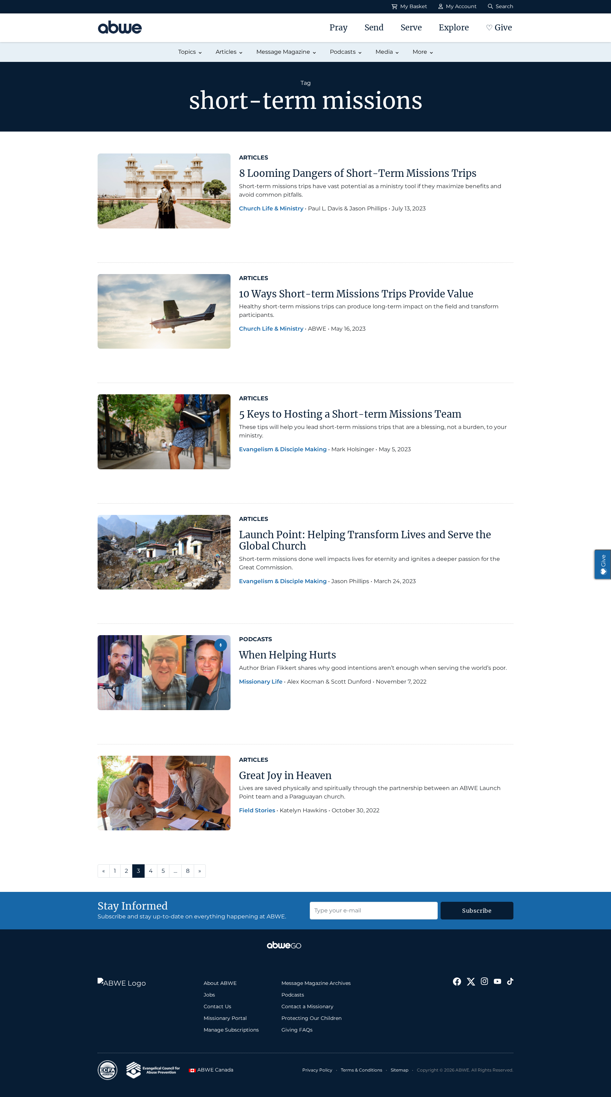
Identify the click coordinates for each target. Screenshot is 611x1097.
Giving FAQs (297, 1030)
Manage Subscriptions (231, 1030)
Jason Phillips (350, 581)
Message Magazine (283, 51)
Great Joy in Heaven (285, 776)
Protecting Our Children (311, 1018)
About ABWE (220, 983)
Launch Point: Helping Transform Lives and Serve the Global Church (365, 540)
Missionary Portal (225, 1018)
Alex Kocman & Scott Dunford (329, 681)
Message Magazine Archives (316, 983)
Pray (339, 28)
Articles (226, 51)
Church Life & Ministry (271, 208)
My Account (460, 6)
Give (603, 561)
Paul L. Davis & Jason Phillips (347, 208)
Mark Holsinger (352, 449)
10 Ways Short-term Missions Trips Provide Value (356, 294)
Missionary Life (261, 681)
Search (503, 6)
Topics (187, 51)
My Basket (413, 6)
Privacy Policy (317, 1070)
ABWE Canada (213, 1070)
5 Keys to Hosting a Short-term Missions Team (350, 414)
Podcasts (343, 51)
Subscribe (477, 910)
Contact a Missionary (307, 1006)
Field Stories (257, 810)
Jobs (209, 995)
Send (374, 28)
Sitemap (399, 1070)
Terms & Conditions (361, 1070)
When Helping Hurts (287, 655)
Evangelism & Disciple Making (283, 449)
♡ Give (499, 28)
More (420, 51)
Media (384, 51)
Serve (411, 28)
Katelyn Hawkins (303, 810)
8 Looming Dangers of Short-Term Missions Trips (358, 173)
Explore (454, 28)
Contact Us (217, 1006)
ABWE (317, 328)
